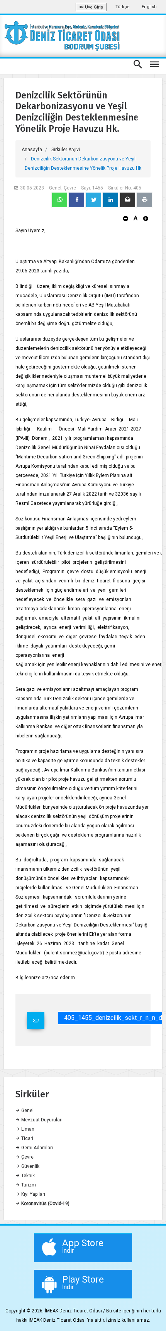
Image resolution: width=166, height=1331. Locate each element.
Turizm (28, 1185)
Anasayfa (32, 149)
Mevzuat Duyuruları (41, 1120)
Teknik (27, 1175)
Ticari (26, 1138)
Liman (27, 1129)
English (149, 6)
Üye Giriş (93, 7)
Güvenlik (29, 1166)
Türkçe (122, 6)
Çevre (27, 1157)
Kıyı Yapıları (32, 1194)
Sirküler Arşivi (65, 149)
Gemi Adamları (36, 1147)
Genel (27, 1110)
